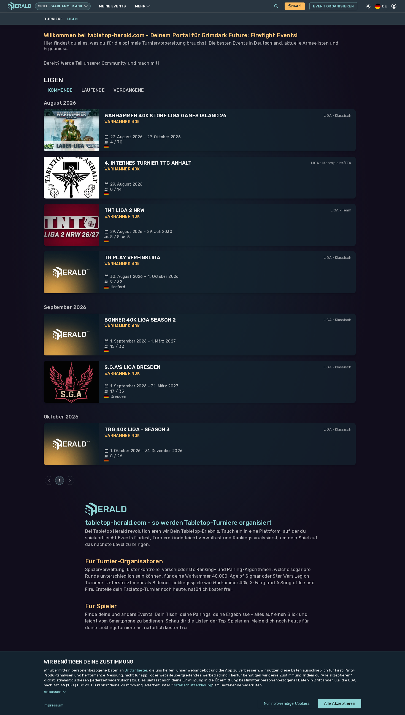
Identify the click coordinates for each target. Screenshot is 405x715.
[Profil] (394, 6)
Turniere (53, 19)
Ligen (72, 19)
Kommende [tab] (60, 90)
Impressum (53, 705)
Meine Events (112, 6)
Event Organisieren (333, 6)
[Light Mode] (368, 6)
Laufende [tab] (93, 90)
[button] (202, 692)
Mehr (140, 6)
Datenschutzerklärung (192, 685)
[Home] (19, 6)
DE (384, 6)
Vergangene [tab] (129, 90)
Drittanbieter (136, 670)
